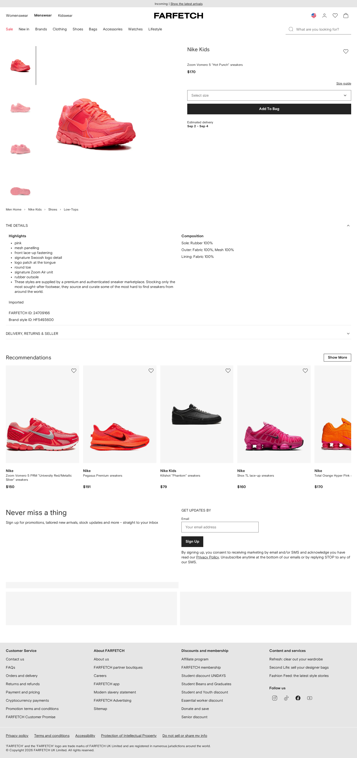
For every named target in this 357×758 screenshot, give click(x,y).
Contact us (15, 659)
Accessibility (85, 735)
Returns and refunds (23, 684)
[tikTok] (286, 698)
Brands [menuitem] (41, 29)
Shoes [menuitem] (78, 29)
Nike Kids (35, 209)
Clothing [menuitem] (60, 29)
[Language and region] (313, 15)
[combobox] (269, 95)
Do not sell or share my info (184, 735)
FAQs (10, 667)
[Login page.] (324, 15)
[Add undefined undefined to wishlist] (73, 370)
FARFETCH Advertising (112, 700)
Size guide (343, 83)
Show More (337, 357)
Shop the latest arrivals (186, 3)
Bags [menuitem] (93, 29)
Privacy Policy (207, 557)
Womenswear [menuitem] (17, 15)
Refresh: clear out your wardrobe (296, 659)
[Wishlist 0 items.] (335, 15)
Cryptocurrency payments (27, 700)
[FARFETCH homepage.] (178, 15)
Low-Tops (71, 209)
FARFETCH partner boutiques (118, 667)
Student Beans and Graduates (206, 684)
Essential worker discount (202, 700)
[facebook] (298, 698)
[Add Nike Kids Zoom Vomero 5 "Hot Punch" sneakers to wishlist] (345, 51)
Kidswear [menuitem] (65, 15)
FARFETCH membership (201, 667)
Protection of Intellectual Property (129, 735)
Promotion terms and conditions (32, 708)
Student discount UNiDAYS (203, 675)
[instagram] (274, 698)
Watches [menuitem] (135, 29)
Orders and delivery (22, 675)
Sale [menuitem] (9, 29)
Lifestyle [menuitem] (155, 29)
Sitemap (100, 708)
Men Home (13, 209)
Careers (100, 675)
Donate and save (195, 708)
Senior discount (194, 717)
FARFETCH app (106, 684)
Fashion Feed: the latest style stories (299, 675)
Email (185, 518)
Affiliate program (194, 659)
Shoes (52, 209)
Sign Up (192, 541)
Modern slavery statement (115, 692)
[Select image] (20, 65)
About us (101, 659)
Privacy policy (17, 735)
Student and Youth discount (204, 692)
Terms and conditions (51, 735)
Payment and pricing (23, 692)
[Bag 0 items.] (345, 15)
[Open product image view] (96, 124)
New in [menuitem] (24, 29)
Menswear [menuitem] (43, 15)
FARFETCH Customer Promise (30, 717)
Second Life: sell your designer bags (299, 667)
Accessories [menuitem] (112, 29)
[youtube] (309, 698)
